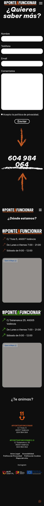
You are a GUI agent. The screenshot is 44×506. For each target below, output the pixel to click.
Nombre (5, 33)
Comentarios (8, 71)
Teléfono (5, 46)
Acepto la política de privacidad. (21, 114)
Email (4, 58)
